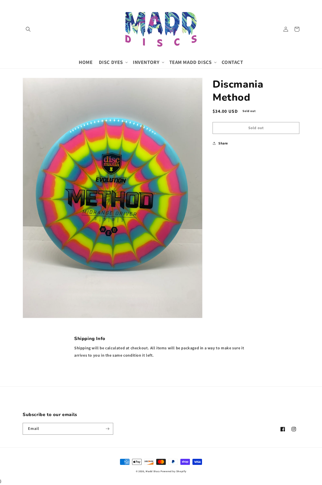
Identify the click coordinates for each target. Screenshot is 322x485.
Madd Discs (153, 471)
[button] (28, 29)
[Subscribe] (107, 429)
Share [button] (223, 143)
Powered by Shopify (173, 471)
